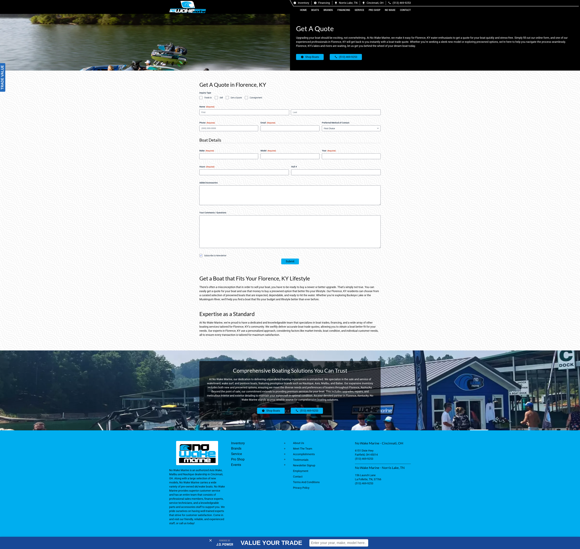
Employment (300, 471)
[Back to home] (187, 7)
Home (303, 10)
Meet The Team (302, 448)
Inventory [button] (238, 443)
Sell (221, 97)
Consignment (256, 97)
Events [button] (236, 465)
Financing (343, 10)
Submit (290, 261)
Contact (405, 10)
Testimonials (300, 459)
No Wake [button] (390, 10)
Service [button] (359, 10)
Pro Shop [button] (374, 10)
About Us (298, 443)
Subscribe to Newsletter (215, 255)
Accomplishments (304, 454)
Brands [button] (328, 10)
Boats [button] (315, 10)
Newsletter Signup (304, 465)
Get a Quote (236, 97)
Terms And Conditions (306, 482)
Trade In (208, 97)
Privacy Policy (301, 487)
